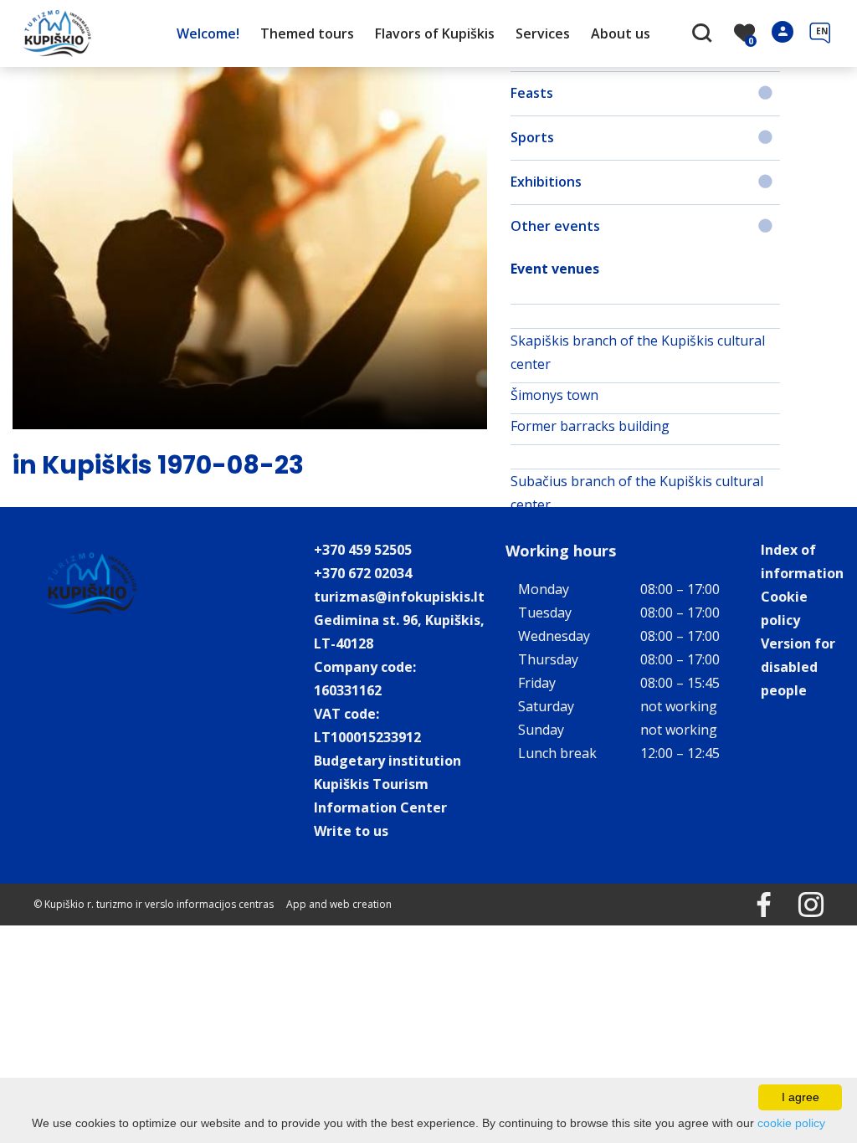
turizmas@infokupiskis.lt (399, 596)
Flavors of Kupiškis (435, 33)
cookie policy (791, 1123)
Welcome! (208, 33)
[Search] (704, 34)
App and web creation (339, 904)
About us (620, 33)
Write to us (351, 831)
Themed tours (307, 33)
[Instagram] (798, 911)
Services (543, 33)
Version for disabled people (798, 667)
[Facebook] (751, 911)
